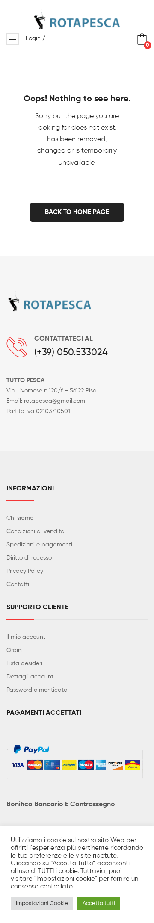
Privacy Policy (24, 571)
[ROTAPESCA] (77, 19)
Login (33, 38)
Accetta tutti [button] (99, 903)
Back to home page (77, 212)
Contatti (17, 584)
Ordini (14, 650)
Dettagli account (29, 677)
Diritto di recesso (29, 558)
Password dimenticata (37, 690)
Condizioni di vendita (35, 531)
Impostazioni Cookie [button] (42, 903)
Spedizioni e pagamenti (39, 545)
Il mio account (25, 637)
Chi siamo (19, 518)
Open (12, 39)
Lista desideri (24, 663)
